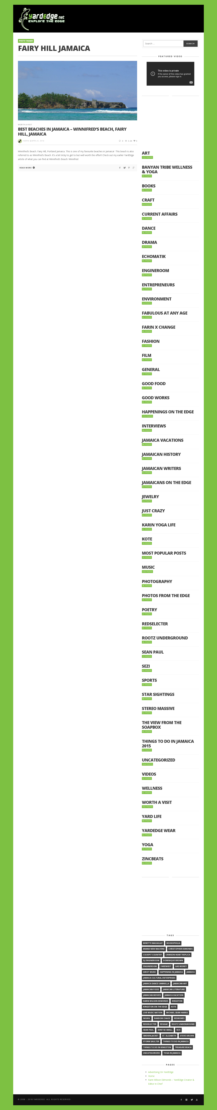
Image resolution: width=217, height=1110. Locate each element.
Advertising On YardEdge (160, 1072)
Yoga (147, 844)
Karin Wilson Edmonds (155, 1001)
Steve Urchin (187, 1035)
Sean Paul (153, 652)
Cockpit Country (152, 954)
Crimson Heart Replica (178, 954)
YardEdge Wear (158, 830)
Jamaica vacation (174, 995)
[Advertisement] (141, 19)
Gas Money (181, 966)
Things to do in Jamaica (176, 1041)
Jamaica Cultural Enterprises (159, 978)
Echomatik (154, 256)
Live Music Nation (152, 1012)
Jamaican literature (174, 989)
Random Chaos (162, 1018)
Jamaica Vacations (162, 440)
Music (148, 567)
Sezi (146, 666)
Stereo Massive (158, 708)
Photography (157, 581)
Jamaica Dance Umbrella (156, 983)
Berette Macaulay (153, 943)
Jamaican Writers (161, 468)
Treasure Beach (183, 1047)
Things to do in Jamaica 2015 (168, 743)
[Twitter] (192, 1099)
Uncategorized (158, 760)
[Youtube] (197, 1099)
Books (148, 186)
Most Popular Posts (164, 553)
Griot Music (149, 972)
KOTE (147, 539)
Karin (26, 141)
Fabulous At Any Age (164, 313)
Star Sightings (158, 694)
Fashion (150, 341)
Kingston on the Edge (155, 1006)
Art (146, 153)
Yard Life (151, 816)
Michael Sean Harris (177, 1012)
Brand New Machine (154, 948)
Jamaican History (161, 454)
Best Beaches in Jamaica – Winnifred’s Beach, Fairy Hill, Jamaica (72, 131)
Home (151, 1075)
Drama (149, 242)
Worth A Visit (25, 124)
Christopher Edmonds (180, 948)
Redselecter (155, 624)
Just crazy (153, 510)
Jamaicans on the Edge (166, 482)
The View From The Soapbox (161, 724)
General (151, 369)
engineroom (150, 966)
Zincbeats (152, 858)
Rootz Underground (165, 638)
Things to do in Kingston (157, 1047)
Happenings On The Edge (168, 412)
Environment (156, 299)
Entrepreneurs (158, 285)
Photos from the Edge (166, 595)
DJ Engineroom (151, 960)
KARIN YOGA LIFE (158, 525)
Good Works (155, 397)
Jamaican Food (151, 989)
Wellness (152, 788)
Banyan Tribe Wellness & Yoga (167, 169)
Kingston (177, 1001)
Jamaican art (180, 983)
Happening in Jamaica (171, 972)
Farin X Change (158, 327)
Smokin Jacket (150, 1035)
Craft (148, 200)
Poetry (149, 609)
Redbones (179, 1018)
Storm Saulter (151, 1041)
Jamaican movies (152, 995)
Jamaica (190, 972)
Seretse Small (165, 1030)
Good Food (154, 383)
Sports (149, 680)
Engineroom (155, 270)
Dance (148, 228)
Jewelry (150, 496)
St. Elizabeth (169, 1035)
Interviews (154, 426)
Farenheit (166, 966)
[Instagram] (186, 1099)
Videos (149, 774)
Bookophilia (173, 943)
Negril (146, 1018)
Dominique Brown (173, 960)
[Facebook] (181, 1099)
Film (146, 355)
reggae (164, 1024)
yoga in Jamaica (172, 1053)
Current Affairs (159, 214)
